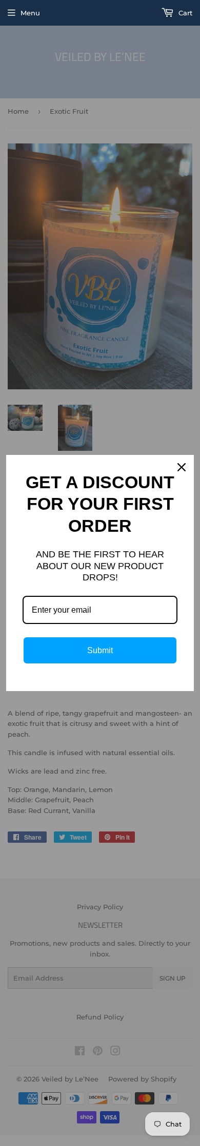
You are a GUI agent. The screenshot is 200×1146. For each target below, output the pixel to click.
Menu (30, 13)
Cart (184, 13)
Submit (100, 650)
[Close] (181, 467)
